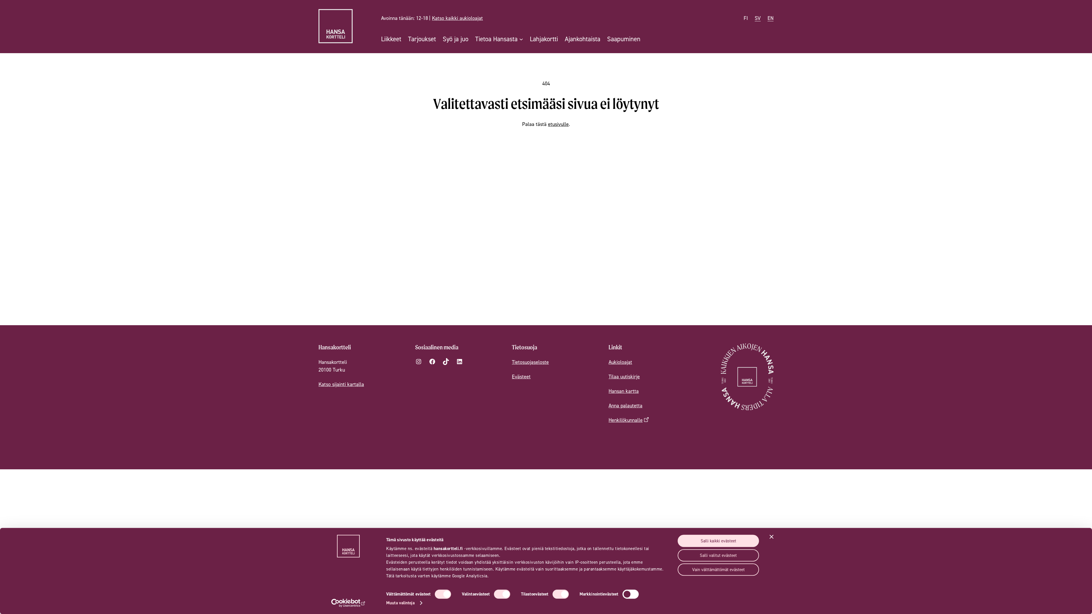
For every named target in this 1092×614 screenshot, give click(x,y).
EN (771, 18)
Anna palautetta (625, 405)
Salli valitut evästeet (718, 555)
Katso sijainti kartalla (341, 384)
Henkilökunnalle (626, 420)
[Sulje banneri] (772, 537)
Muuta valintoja (400, 602)
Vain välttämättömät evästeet (718, 569)
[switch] (502, 594)
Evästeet (521, 376)
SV (758, 18)
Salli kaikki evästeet (718, 541)
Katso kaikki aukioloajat (457, 18)
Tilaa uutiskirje (624, 376)
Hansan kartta (624, 391)
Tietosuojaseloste (530, 362)
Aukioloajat (620, 362)
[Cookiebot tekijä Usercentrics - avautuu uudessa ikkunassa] (348, 603)
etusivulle (558, 124)
